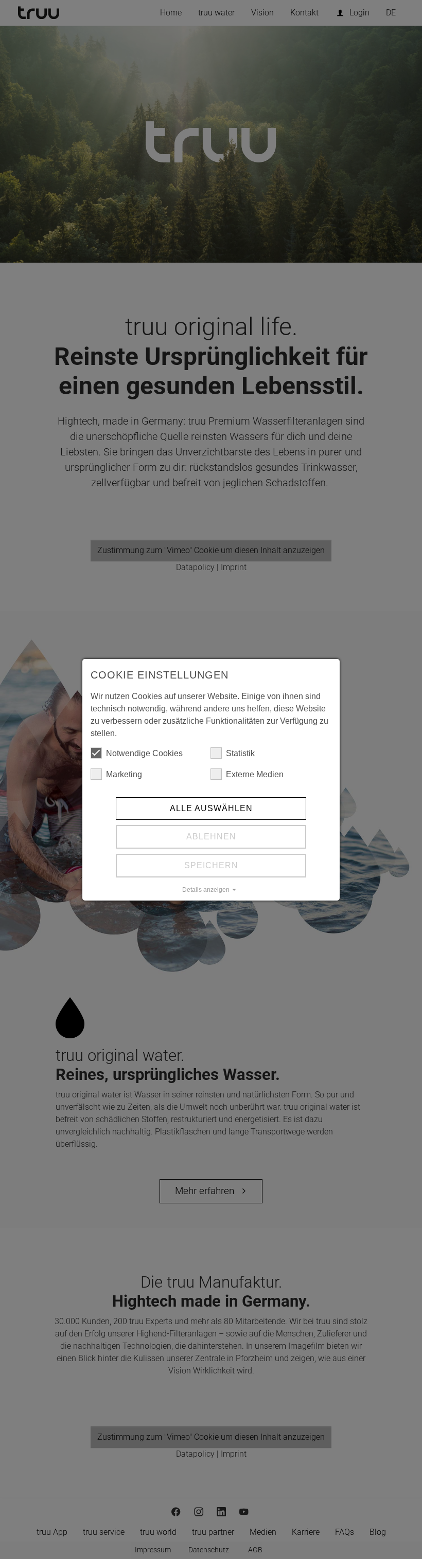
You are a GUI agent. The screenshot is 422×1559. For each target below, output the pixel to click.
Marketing (124, 774)
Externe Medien (255, 774)
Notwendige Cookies (144, 753)
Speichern (211, 865)
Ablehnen (211, 836)
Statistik (240, 753)
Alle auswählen (211, 808)
